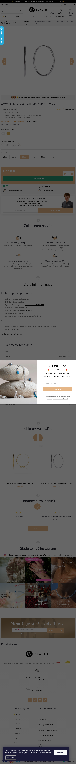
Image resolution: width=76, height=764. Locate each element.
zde (49, 753)
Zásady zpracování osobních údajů (57, 399)
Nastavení (10, 757)
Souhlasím (60, 752)
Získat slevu (57, 389)
